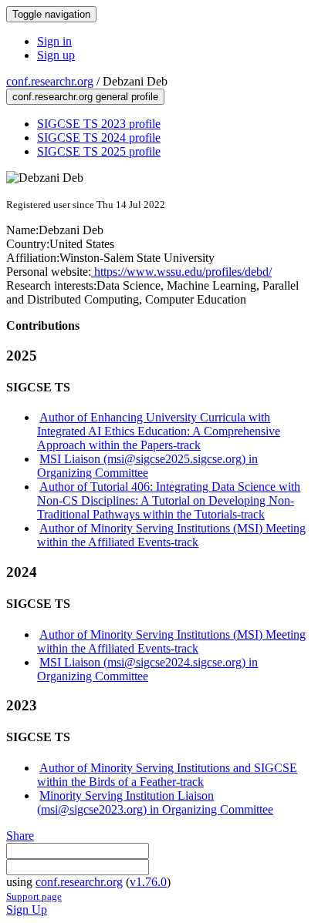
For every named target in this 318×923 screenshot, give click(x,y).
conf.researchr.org (49, 81)
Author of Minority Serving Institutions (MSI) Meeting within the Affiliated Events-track (171, 535)
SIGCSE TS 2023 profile (99, 123)
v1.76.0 (148, 881)
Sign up (56, 55)
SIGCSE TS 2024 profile (99, 137)
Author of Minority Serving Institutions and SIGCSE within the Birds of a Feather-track (167, 774)
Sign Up (26, 909)
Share (20, 835)
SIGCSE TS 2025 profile (99, 151)
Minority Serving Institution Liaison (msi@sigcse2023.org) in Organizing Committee (155, 802)
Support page (34, 896)
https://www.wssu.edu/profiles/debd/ (181, 271)
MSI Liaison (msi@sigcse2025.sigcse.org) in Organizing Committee (147, 465)
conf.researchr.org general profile (85, 96)
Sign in (54, 41)
